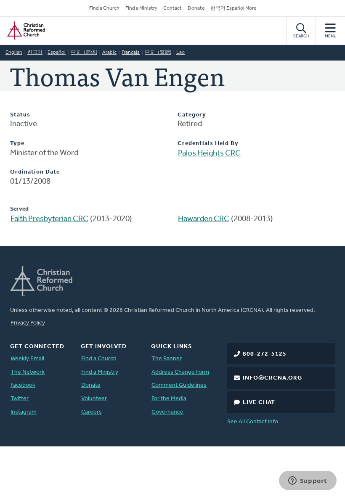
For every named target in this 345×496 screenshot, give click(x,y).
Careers (91, 412)
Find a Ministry (141, 8)
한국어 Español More (233, 8)
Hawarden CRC (203, 219)
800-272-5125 (265, 354)
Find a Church (104, 8)
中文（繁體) (158, 52)
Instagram (24, 412)
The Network (28, 372)
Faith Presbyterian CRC (49, 219)
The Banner (166, 359)
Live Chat (259, 402)
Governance (167, 412)
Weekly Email (27, 359)
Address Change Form (180, 372)
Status (20, 115)
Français (131, 52)
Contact (172, 8)
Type (17, 143)
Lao (180, 52)
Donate (196, 8)
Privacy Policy (28, 323)
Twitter (20, 399)
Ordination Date (35, 172)
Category (192, 115)
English (13, 52)
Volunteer (94, 399)
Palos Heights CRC (209, 154)
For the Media (168, 399)
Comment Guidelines (179, 385)
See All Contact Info (252, 422)
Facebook (23, 385)
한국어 (34, 52)
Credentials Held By (208, 143)
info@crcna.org (272, 378)
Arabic (109, 52)
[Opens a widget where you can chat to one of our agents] (308, 481)
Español (57, 52)
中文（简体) (84, 52)
